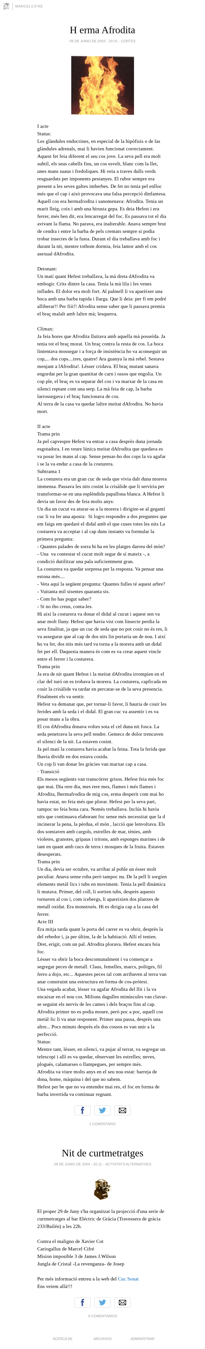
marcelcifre (29, 6)
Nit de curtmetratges (103, 1153)
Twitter (102, 1110)
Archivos (103, 1339)
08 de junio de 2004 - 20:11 (78, 1164)
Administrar (142, 1339)
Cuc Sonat (128, 1278)
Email (122, 1110)
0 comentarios (102, 1316)
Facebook (82, 1110)
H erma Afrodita (102, 30)
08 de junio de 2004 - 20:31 (94, 41)
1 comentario (102, 1124)
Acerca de (62, 1339)
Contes (128, 41)
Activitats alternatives (128, 1164)
